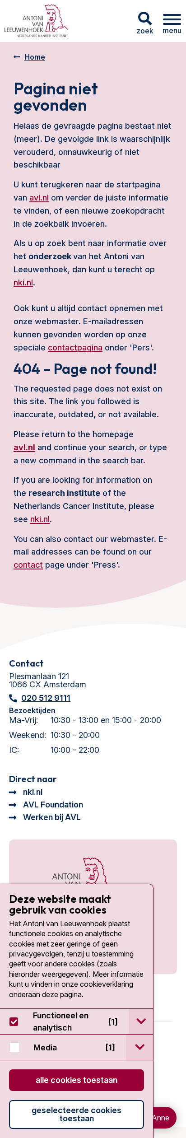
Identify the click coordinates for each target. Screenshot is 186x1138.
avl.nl (39, 197)
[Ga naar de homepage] (71, 881)
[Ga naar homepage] (36, 21)
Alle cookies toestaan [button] (76, 1080)
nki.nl (23, 282)
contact (28, 564)
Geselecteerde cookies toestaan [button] (76, 1114)
